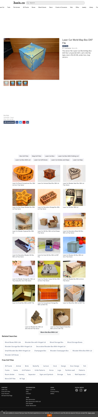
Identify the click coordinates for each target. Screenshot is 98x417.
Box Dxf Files (24, 156)
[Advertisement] (49, 24)
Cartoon (46, 366)
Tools (8, 7)
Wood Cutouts (42, 7)
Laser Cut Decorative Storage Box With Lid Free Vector (49, 208)
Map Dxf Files (36, 156)
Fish (84, 366)
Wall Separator (80, 374)
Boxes (33, 7)
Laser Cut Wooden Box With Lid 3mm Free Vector (73, 280)
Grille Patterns (40, 370)
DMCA (52, 393)
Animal (18, 366)
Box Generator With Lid (33, 401)
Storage (60, 374)
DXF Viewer (29, 403)
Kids (71, 7)
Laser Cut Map (78, 160)
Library (91, 7)
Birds (27, 366)
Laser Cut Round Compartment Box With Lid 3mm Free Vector (23, 184)
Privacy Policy (54, 391)
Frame (7, 370)
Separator (32, 374)
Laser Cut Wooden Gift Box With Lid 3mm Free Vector (73, 256)
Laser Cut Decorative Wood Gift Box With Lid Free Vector (73, 232)
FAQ (27, 391)
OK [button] (49, 415)
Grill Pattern (26, 370)
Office (77, 7)
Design (63, 366)
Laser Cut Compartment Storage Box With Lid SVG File (48, 304)
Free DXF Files (5, 391)
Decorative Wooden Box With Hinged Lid (50, 346)
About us (28, 389)
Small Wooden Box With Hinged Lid (17, 351)
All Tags (22, 379)
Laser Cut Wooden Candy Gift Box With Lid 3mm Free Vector (49, 280)
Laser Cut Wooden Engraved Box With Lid (23, 232)
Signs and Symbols (46, 374)
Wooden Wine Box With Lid (82, 351)
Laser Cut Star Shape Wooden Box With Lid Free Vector (23, 208)
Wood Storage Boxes (74, 342)
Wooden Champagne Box (59, 351)
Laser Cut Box (49, 156)
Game (15, 370)
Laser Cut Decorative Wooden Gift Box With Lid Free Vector (23, 256)
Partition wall (70, 370)
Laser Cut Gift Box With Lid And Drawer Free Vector (49, 232)
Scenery (21, 374)
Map (7, 115)
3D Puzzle (26, 7)
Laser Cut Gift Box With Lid (70, 207)
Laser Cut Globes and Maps (60, 160)
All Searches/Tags (6, 395)
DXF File (65, 46)
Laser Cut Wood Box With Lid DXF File (74, 303)
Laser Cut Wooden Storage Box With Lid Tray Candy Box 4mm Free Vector (23, 280)
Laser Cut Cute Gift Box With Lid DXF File (48, 256)
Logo (59, 370)
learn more (91, 413)
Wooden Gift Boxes (12, 355)
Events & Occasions (61, 7)
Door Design (74, 366)
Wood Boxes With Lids (13, 342)
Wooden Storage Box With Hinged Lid (18, 346)
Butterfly (36, 366)
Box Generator (30, 399)
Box (5, 115)
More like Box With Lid (49, 332)
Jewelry (84, 7)
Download (10, 122)
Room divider (10, 374)
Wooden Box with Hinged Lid (35, 342)
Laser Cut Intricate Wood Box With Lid (48, 183)
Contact (28, 393)
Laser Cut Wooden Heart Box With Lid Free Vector (73, 184)
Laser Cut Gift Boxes (40, 160)
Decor (51, 7)
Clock (55, 366)
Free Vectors (5, 393)
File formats (16, 7)
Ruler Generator (31, 405)
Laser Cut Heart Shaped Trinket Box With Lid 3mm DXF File (60, 327)
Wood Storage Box (56, 342)
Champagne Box (40, 351)
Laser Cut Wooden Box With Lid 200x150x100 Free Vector (34, 327)
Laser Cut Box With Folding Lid (68, 156)
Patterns (82, 370)
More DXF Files (10, 379)
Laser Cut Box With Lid (22, 160)
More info (74, 48)
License (52, 389)
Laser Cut (4, 389)
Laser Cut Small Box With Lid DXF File (23, 303)
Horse (51, 370)
